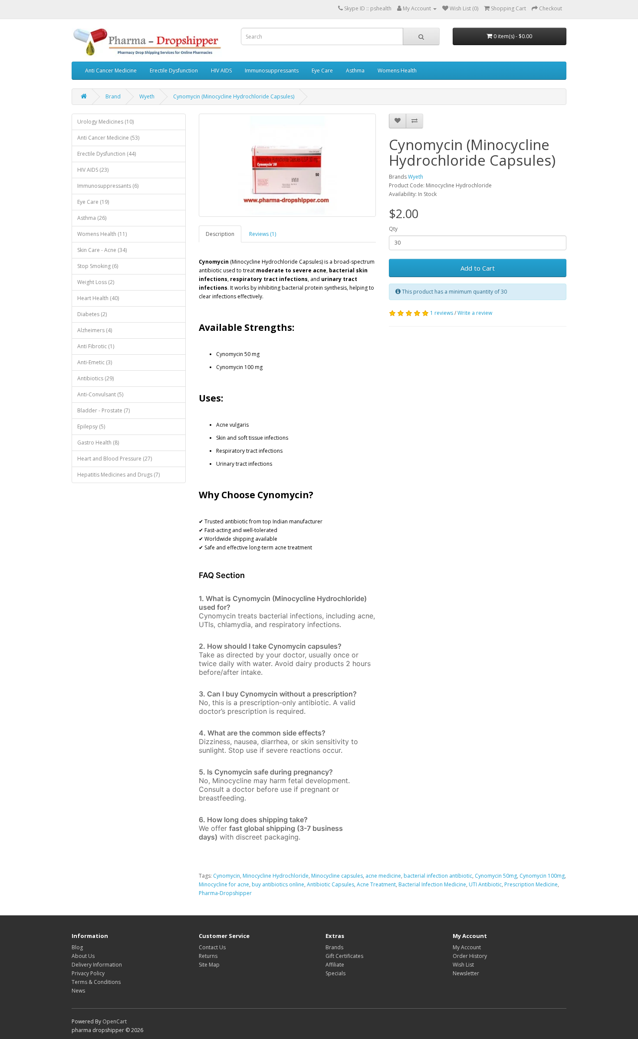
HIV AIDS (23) (93, 169)
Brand (113, 96)
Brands (334, 947)
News (78, 990)
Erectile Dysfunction (174, 70)
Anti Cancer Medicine (111, 70)
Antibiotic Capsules (330, 884)
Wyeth (147, 96)
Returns (208, 956)
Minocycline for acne (224, 884)
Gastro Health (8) (98, 442)
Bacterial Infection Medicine (432, 884)
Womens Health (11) (102, 234)
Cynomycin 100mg (542, 875)
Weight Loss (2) (95, 282)
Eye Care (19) (93, 202)
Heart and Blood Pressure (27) (114, 458)
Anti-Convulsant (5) (100, 394)
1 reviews (441, 313)
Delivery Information (97, 964)
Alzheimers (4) (94, 330)
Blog (77, 947)
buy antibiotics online (278, 884)
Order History (470, 956)
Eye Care (322, 70)
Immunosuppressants (272, 70)
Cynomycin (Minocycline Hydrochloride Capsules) (233, 96)
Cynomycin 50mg (496, 875)
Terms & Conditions (96, 982)
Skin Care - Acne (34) (102, 250)
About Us (83, 956)
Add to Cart (477, 268)
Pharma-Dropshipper (225, 893)
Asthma (355, 70)
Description (220, 234)
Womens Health (397, 70)
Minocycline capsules (337, 875)
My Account (467, 947)
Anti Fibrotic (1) (95, 346)
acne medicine (383, 875)
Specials (335, 973)
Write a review (474, 313)
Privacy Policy (88, 973)
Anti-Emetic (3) (94, 362)
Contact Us (212, 947)
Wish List (463, 964)
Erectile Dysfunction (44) (106, 153)
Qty (393, 228)
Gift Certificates (344, 956)
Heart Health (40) (98, 298)
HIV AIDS (221, 70)
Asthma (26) (91, 218)
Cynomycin (226, 875)
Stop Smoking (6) (97, 266)
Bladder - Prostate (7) (103, 410)
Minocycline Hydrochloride (276, 875)
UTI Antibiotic (485, 884)
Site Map (209, 964)
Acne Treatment (376, 884)
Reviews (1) (262, 234)
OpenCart (114, 1021)
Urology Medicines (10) (105, 121)
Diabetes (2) (92, 314)
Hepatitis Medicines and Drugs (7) (118, 474)
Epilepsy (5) (91, 426)
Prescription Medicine (531, 884)
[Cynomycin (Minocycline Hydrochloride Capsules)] (287, 165)
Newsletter (466, 973)
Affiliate (335, 964)
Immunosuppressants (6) (107, 186)
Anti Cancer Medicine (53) (108, 137)
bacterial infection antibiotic (438, 875)
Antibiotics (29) (95, 378)
